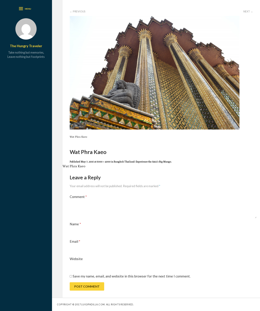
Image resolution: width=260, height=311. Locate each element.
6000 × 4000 (104, 161)
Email (75, 241)
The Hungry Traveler (26, 46)
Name (75, 224)
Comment (78, 197)
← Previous (77, 11)
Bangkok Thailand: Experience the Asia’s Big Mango (142, 161)
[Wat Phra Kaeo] (154, 128)
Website (76, 259)
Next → (248, 11)
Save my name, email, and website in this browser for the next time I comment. (131, 276)
